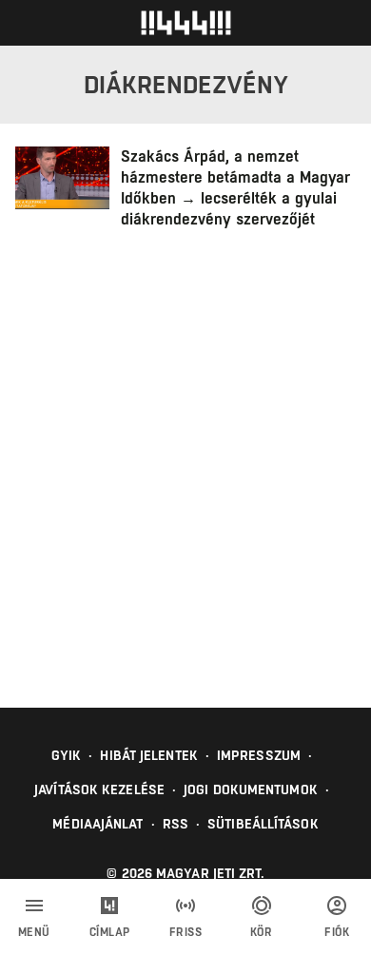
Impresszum (259, 755)
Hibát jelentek (148, 755)
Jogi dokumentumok (251, 789)
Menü (34, 932)
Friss (186, 932)
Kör (261, 932)
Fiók (336, 932)
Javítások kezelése (99, 789)
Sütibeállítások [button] (263, 823)
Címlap (109, 932)
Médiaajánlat (97, 823)
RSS (175, 823)
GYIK (66, 755)
